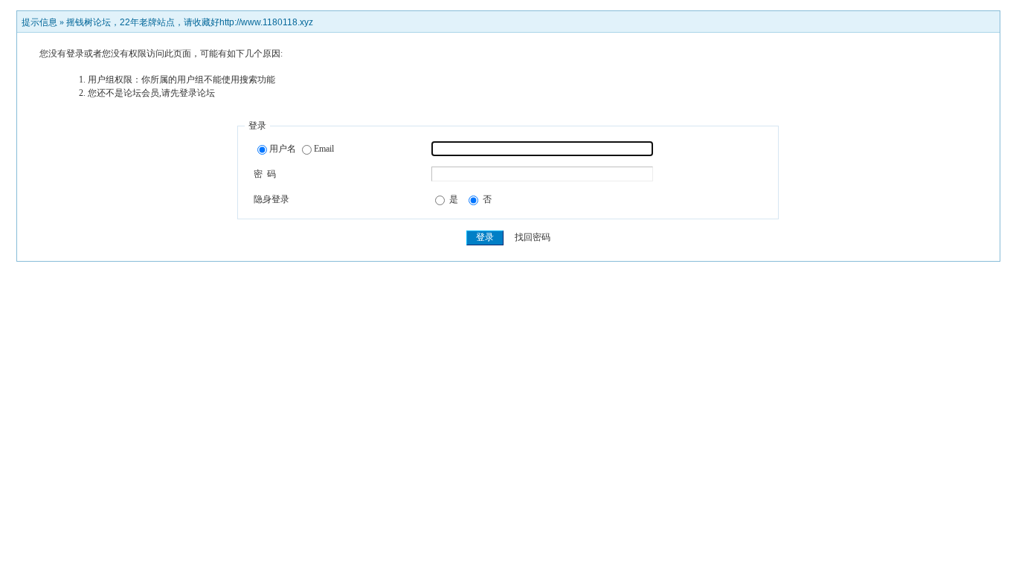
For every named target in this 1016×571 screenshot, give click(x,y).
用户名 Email (301, 148)
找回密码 (532, 237)
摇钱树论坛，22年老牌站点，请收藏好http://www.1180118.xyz (189, 22)
